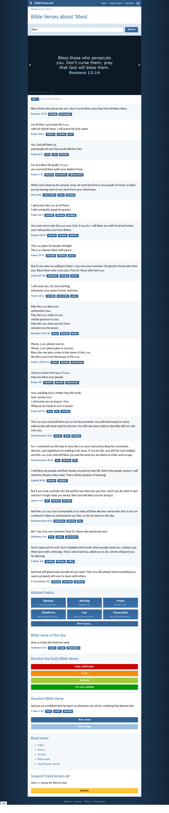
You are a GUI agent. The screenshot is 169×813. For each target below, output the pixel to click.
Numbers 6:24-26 (40, 333)
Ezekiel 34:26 (38, 480)
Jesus (61, 195)
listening (67, 501)
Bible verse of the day (48, 636)
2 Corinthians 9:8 (40, 581)
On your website (84, 687)
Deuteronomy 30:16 (42, 460)
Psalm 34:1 (37, 215)
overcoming (77, 362)
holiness (50, 134)
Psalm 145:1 (37, 296)
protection (61, 175)
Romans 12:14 (39, 114)
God (47, 155)
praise (74, 296)
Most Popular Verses (49, 764)
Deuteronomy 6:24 (41, 521)
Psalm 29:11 (37, 255)
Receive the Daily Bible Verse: (55, 659)
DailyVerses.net (37, 9)
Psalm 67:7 (37, 154)
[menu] (138, 4)
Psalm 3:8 (36, 382)
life (56, 411)
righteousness (76, 175)
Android (84, 680)
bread (61, 648)
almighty (63, 481)
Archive (42, 754)
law (57, 460)
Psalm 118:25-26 (40, 362)
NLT (34, 99)
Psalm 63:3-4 (38, 411)
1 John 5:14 (37, 711)
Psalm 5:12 (37, 174)
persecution (65, 114)
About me (68, 801)
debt (67, 436)
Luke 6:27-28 (38, 275)
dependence (72, 383)
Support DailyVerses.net (50, 776)
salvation (48, 383)
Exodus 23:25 (38, 235)
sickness (73, 235)
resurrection (49, 195)
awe (55, 155)
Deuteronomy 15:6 (41, 435)
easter (55, 362)
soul (70, 134)
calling (70, 561)
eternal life (63, 296)
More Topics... (84, 623)
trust (48, 711)
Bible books (44, 759)
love (50, 411)
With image (84, 726)
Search (49, 9)
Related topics (42, 593)
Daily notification (84, 666)
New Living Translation (50, 99)
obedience (52, 276)
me (38, 783)
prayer (75, 276)
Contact (87, 801)
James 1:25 (37, 500)
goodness (79, 582)
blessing (52, 114)
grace (55, 334)
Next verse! (84, 719)
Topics (104, 3)
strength (51, 256)
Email (85, 673)
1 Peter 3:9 (37, 561)
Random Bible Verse (47, 699)
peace (71, 256)
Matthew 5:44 (39, 537)
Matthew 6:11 (39, 648)
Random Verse (115, 3)
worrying (67, 582)
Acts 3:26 (36, 195)
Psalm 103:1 (37, 134)
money (58, 436)
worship (61, 134)
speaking (71, 215)
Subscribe (129, 3)
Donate (84, 790)
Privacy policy (99, 801)
